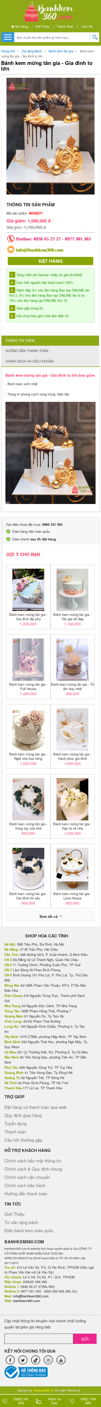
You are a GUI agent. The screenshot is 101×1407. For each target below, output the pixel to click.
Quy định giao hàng (23, 1115)
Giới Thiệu (42, 26)
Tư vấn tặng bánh (21, 1222)
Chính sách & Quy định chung (33, 1169)
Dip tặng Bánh (32, 51)
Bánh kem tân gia (61, 51)
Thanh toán (65, 26)
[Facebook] (10, 1359)
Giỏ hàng (21, 26)
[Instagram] (48, 1359)
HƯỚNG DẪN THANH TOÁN (26, 350)
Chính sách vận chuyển (27, 1177)
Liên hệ (87, 26)
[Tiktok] (35, 1359)
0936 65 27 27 (47, 238)
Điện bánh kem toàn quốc (29, 1230)
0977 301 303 (78, 238)
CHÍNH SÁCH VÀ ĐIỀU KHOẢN (29, 361)
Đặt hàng (51, 261)
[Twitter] (22, 1359)
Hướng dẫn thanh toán (25, 1193)
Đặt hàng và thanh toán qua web (35, 1107)
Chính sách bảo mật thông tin (32, 1160)
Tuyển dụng (15, 1123)
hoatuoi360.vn (43, 1390)
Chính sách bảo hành (24, 1185)
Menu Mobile (8, 37)
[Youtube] (61, 1359)
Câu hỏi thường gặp (23, 1140)
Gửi (85, 1339)
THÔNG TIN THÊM (19, 340)
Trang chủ (8, 51)
